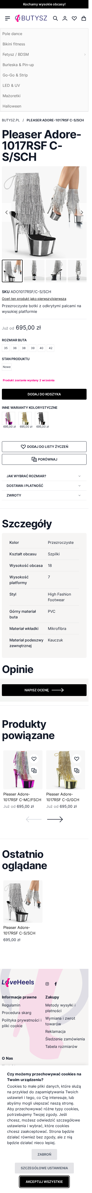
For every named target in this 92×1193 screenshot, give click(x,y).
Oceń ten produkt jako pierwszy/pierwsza (34, 299)
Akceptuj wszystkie (44, 1182)
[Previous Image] (6, 212)
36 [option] (15, 348)
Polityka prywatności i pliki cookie (22, 1023)
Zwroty (14, 495)
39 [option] (32, 348)
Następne (55, 819)
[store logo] (31, 18)
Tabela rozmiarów (61, 1046)
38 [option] (23, 348)
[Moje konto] (65, 18)
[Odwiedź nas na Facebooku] (56, 984)
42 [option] (50, 348)
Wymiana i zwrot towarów (60, 1021)
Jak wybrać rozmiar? (26, 476)
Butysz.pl (11, 120)
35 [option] (6, 348)
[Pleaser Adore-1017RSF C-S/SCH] (22, 901)
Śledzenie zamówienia (65, 1039)
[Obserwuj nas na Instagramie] (47, 984)
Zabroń (44, 1154)
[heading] (44, 523)
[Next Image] (82, 212)
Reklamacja (55, 1031)
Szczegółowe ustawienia (44, 1168)
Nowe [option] (7, 367)
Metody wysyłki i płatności (60, 1008)
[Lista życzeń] (74, 18)
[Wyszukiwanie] (55, 18)
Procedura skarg (16, 1012)
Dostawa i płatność (25, 486)
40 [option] (41, 348)
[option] (8, 418)
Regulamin (11, 1005)
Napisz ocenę (37, 690)
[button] (12, 271)
